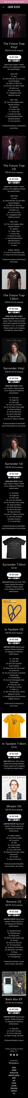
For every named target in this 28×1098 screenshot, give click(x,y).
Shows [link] (14, 1070)
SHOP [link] (14, 1078)
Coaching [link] (14, 1088)
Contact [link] (14, 1091)
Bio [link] (14, 1081)
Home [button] (14, 1068)
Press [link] (14, 1083)
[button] (4, 7)
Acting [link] (14, 1086)
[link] (14, 7)
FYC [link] (14, 1094)
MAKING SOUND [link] (14, 1075)
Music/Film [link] (14, 1073)
